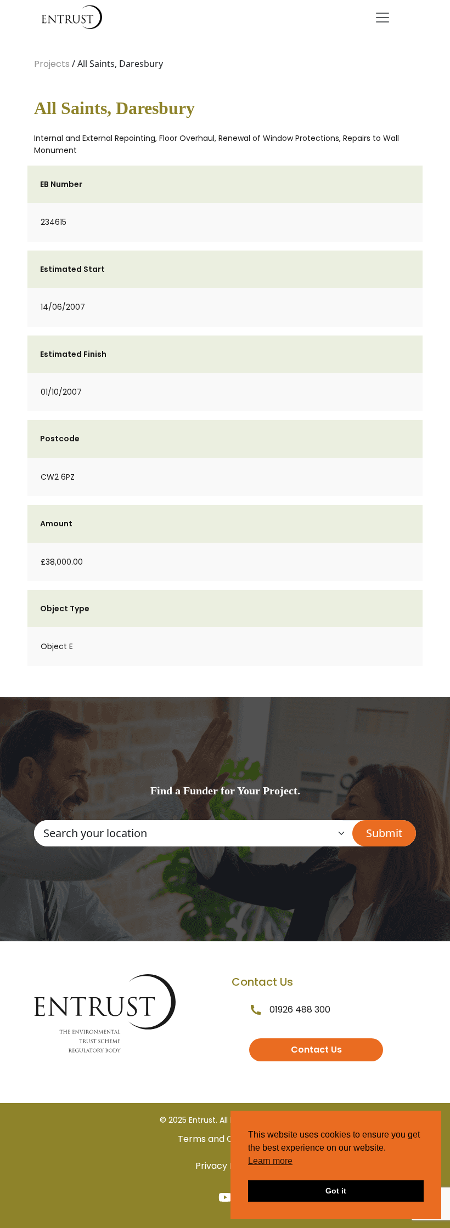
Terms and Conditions (225, 1139)
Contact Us (316, 1049)
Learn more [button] (270, 1161)
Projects (52, 64)
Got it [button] (335, 1190)
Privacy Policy (225, 1165)
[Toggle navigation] (382, 17)
